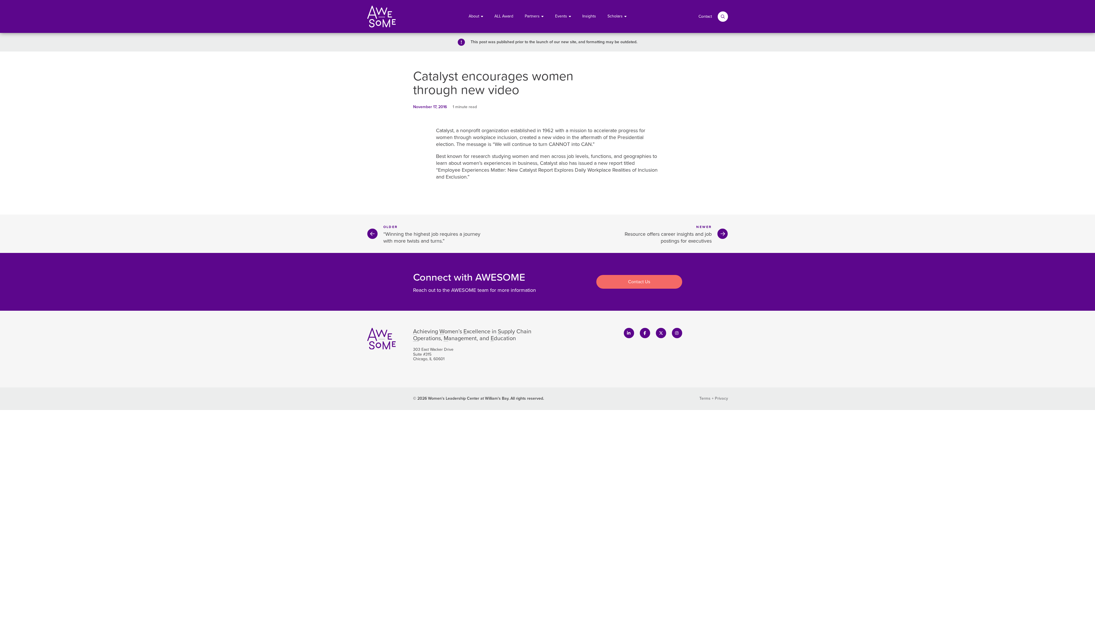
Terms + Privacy (713, 398)
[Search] (723, 16)
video (559, 137)
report (615, 163)
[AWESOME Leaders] (381, 16)
